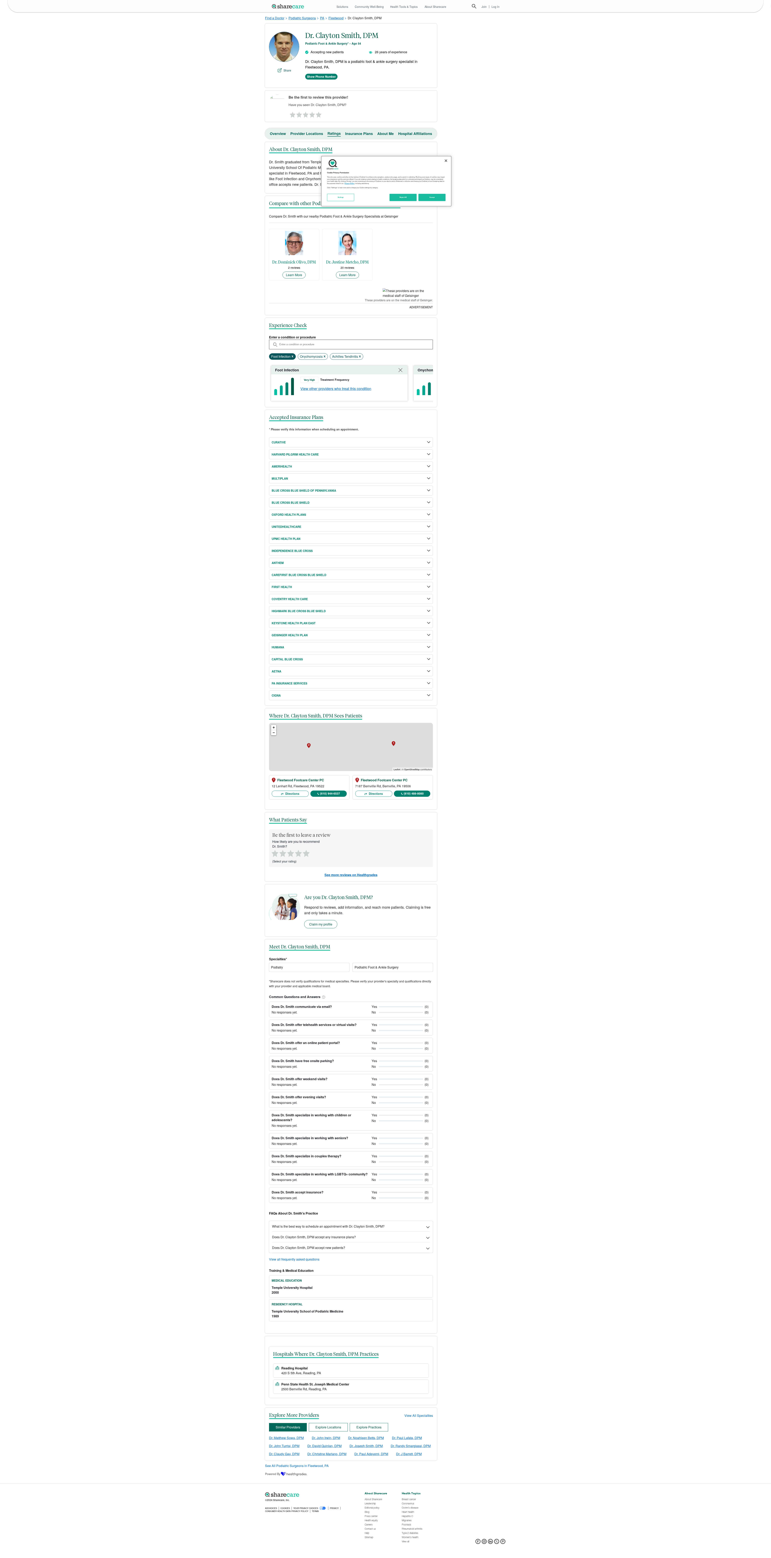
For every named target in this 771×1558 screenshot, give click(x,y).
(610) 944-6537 (330, 793)
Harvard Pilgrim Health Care (295, 454)
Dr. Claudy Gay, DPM (284, 1454)
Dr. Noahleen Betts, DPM (366, 1437)
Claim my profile (320, 924)
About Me (385, 133)
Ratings (334, 133)
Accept (431, 197)
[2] (298, 114)
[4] (312, 114)
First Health (282, 587)
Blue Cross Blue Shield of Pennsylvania (304, 490)
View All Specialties (418, 1415)
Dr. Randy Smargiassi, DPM (411, 1446)
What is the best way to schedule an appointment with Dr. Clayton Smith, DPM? (328, 1226)
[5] (318, 114)
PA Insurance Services (289, 683)
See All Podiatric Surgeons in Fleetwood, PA (297, 1465)
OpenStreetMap (412, 769)
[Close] (446, 160)
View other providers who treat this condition (335, 388)
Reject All (403, 197)
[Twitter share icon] (497, 1542)
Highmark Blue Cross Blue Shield (299, 611)
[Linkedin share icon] (490, 1542)
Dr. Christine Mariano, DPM (326, 1454)
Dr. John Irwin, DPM (326, 1437)
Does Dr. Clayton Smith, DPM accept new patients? (308, 1247)
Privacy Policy (349, 183)
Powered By (272, 1474)
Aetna (276, 671)
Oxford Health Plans (289, 515)
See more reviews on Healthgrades (350, 874)
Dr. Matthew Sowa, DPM (286, 1437)
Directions (292, 794)
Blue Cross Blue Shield (290, 503)
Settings (341, 197)
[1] (292, 114)
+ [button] (274, 727)
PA (322, 18)
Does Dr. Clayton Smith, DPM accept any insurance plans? (314, 1237)
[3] (305, 114)
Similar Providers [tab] (288, 1427)
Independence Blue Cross (292, 551)
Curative (279, 442)
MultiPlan (280, 478)
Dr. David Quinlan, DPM (324, 1446)
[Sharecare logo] (309, 1495)
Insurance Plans (359, 133)
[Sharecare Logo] (288, 6)
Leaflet (397, 769)
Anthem (278, 563)
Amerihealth (282, 466)
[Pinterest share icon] (503, 1542)
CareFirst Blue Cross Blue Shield (299, 575)
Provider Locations (306, 133)
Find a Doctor (274, 18)
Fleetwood (336, 18)
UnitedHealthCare (286, 527)
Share (287, 70)
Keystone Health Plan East (294, 623)
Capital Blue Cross (287, 659)
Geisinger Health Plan (290, 635)
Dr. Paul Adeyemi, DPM (371, 1454)
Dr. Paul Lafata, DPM (407, 1437)
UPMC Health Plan (286, 539)
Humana (278, 647)
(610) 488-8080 (414, 793)
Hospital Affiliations (415, 133)
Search (474, 6)
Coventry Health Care (290, 599)
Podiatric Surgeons (302, 18)
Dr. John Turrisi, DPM (284, 1446)
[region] (386, 181)
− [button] (274, 732)
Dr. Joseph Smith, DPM (366, 1446)
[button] (322, 996)
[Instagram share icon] (484, 1542)
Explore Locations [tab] (328, 1427)
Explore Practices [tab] (368, 1427)
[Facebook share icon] (478, 1542)
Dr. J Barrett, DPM (409, 1454)
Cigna (276, 695)
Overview (278, 133)
